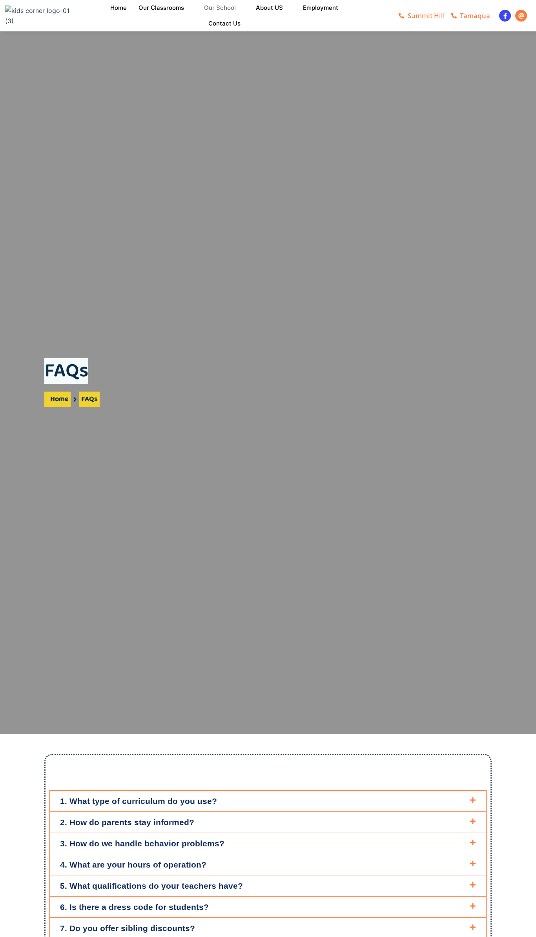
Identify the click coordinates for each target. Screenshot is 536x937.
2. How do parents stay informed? (127, 822)
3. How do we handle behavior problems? (142, 843)
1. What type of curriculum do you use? (138, 801)
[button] (268, 801)
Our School (220, 7)
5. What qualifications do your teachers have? (151, 885)
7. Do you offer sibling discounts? (127, 928)
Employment (320, 7)
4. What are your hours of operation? (133, 864)
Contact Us (224, 23)
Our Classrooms (161, 7)
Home (118, 7)
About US (269, 7)
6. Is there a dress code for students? (134, 906)
